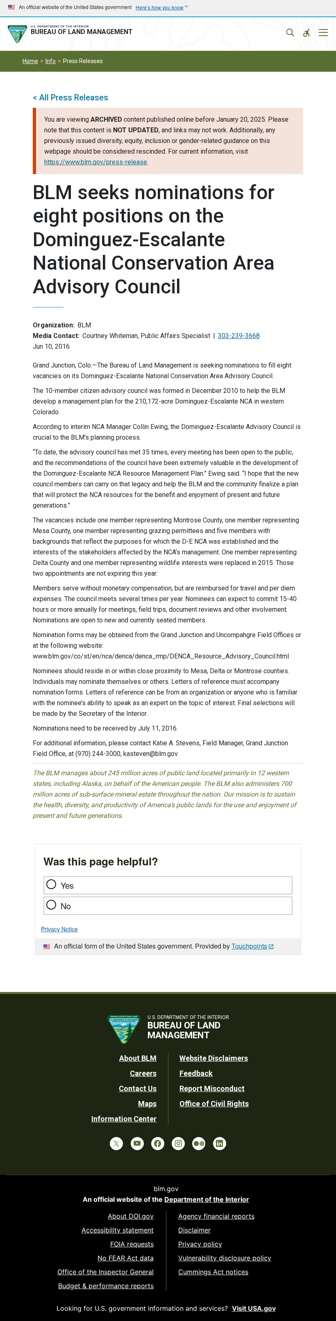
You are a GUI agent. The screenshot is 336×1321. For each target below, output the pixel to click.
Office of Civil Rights (214, 1103)
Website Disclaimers (213, 1058)
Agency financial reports (216, 1216)
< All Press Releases (70, 97)
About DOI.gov (131, 1216)
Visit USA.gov (254, 1308)
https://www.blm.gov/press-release (95, 162)
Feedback (196, 1073)
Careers (143, 1073)
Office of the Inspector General (105, 1272)
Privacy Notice (59, 929)
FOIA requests (132, 1244)
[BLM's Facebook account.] (157, 1143)
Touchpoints (249, 946)
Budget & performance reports (106, 1286)
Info (50, 61)
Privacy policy (200, 1244)
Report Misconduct (212, 1088)
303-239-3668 (239, 336)
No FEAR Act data (126, 1258)
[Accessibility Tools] (306, 33)
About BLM (138, 1058)
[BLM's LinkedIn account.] (219, 1143)
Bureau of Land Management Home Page (71, 34)
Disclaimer (194, 1230)
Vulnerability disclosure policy (224, 1258)
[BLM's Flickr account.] (198, 1143)
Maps (147, 1103)
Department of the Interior (206, 1199)
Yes (67, 885)
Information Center (124, 1118)
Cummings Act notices (213, 1272)
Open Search (290, 33)
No (66, 906)
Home (30, 61)
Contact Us (138, 1088)
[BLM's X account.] (116, 1143)
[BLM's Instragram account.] (178, 1143)
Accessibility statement (118, 1230)
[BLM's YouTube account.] (137, 1143)
